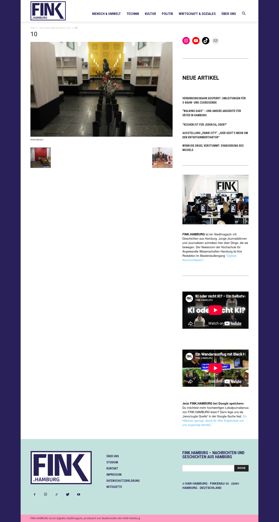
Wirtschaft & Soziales (197, 14)
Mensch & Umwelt (106, 14)
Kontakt (112, 468)
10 (33, 34)
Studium (112, 462)
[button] (244, 14)
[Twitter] (68, 495)
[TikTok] (56, 495)
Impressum (114, 474)
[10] (101, 135)
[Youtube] (79, 495)
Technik (132, 14)
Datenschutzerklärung (123, 480)
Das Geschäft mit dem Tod (55, 28)
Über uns (228, 14)
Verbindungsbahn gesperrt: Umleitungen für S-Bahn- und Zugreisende (214, 100)
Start (33, 28)
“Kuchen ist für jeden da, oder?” (204, 124)
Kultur (150, 14)
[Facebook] (34, 495)
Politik (167, 14)
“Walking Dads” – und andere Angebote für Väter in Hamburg (211, 113)
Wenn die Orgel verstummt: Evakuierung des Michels (213, 148)
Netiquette (114, 486)
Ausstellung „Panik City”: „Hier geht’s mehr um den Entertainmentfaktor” (215, 135)
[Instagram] (45, 494)
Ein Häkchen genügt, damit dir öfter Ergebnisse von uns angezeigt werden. (214, 420)
